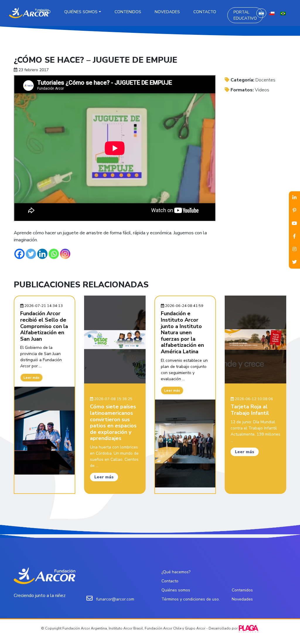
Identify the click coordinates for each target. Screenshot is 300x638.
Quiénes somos (81, 12)
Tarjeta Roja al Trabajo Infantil (250, 410)
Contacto (204, 12)
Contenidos (128, 12)
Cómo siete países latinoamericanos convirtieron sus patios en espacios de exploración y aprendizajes (113, 422)
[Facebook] (19, 254)
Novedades (167, 12)
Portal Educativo (245, 15)
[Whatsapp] (54, 254)
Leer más (31, 377)
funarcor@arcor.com (115, 599)
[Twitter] (31, 254)
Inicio (45, 12)
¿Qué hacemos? (175, 572)
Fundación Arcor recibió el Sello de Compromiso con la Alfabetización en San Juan (44, 326)
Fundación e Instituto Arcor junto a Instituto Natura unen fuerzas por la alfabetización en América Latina (182, 332)
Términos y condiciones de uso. (190, 599)
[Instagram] (65, 254)
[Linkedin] (42, 254)
